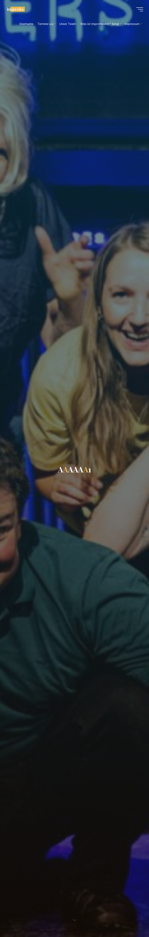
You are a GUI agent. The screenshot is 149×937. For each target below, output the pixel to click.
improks (15, 9)
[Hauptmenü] (139, 9)
